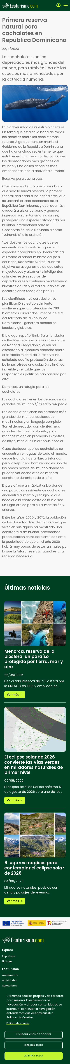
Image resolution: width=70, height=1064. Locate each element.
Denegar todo (33, 1045)
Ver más (13, 694)
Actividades (9, 980)
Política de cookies (17, 1023)
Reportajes (8, 956)
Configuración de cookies (33, 1034)
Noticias (7, 961)
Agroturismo (10, 985)
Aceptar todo (33, 1055)
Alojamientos (10, 975)
